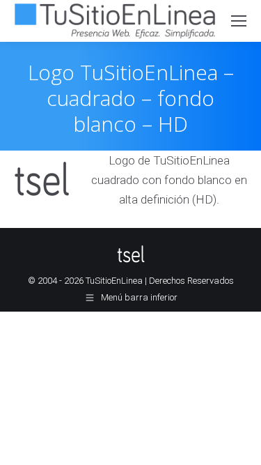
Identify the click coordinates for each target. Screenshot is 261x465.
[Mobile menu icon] (238, 21)
